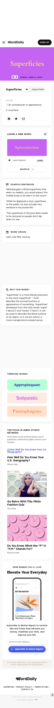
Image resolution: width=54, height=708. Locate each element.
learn (40, 160)
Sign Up (44, 42)
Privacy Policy (37, 664)
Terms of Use (22, 664)
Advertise (9, 687)
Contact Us (27, 689)
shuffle (24, 169)
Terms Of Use (41, 687)
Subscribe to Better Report (28, 649)
